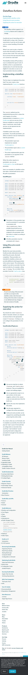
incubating (7, 31)
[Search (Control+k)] (3, 444)
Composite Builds (6, 554)
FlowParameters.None (9, 164)
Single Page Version (7, 598)
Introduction (5, 493)
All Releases (5, 456)
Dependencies (5, 518)
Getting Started (6, 450)
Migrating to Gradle (7, 464)
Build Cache (5, 564)
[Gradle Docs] (10, 2)
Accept (13, 671)
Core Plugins (5, 512)
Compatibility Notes (7, 466)
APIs (3, 583)
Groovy (4, 500)
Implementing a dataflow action (11, 18)
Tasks (3, 514)
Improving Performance (8, 562)
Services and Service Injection (10, 528)
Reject (4, 671)
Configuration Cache (7, 566)
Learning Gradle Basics (8, 474)
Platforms (4, 533)
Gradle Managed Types (8, 520)
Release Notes (5, 458)
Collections (6, 526)
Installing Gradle (6, 460)
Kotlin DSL (5, 609)
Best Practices (5, 495)
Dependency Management (8, 591)
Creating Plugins (6, 478)
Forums (4, 639)
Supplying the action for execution (12, 22)
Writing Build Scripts (7, 476)
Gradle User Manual (7, 448)
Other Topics (5, 535)
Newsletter (5, 618)
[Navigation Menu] (25, 2)
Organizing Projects (7, 548)
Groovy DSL (5, 607)
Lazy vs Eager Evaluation (9, 522)
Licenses (4, 596)
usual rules (11, 236)
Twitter (4, 620)
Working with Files (7, 531)
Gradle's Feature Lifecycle (8, 468)
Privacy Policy (11, 663)
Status (4, 622)
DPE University (6, 645)
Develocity (5, 628)
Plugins (4, 516)
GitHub (4, 641)
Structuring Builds (6, 589)
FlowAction (16, 84)
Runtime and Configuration (9, 510)
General (4, 504)
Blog (3, 616)
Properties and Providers (9, 524)
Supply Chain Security (7, 574)
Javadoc (4, 611)
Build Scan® (5, 630)
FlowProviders (18, 271)
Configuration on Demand (8, 556)
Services (4, 634)
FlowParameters (9, 145)
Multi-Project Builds (7, 550)
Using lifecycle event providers (11, 20)
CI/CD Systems (6, 543)
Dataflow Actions (7, 529)
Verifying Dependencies (8, 576)
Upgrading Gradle (6, 462)
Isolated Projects (6, 568)
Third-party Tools (6, 581)
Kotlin (3, 502)
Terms (20, 652)
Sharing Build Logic (7, 552)
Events (4, 643)
